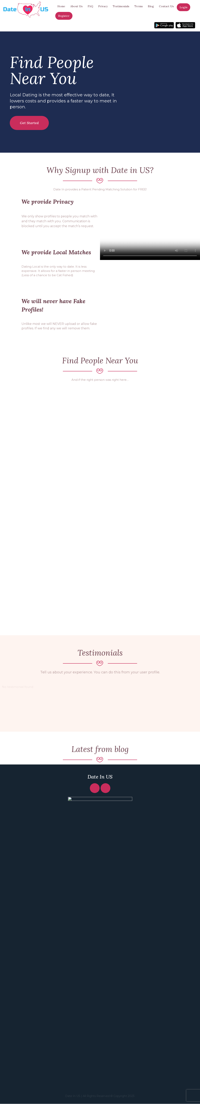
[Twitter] (105, 788)
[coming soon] (164, 25)
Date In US (100, 776)
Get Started (29, 123)
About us (76, 6)
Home (61, 6)
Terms (138, 6)
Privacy (103, 6)
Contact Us (166, 6)
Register (64, 16)
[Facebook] (95, 788)
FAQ (90, 6)
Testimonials (121, 6)
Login (183, 7)
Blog (151, 6)
